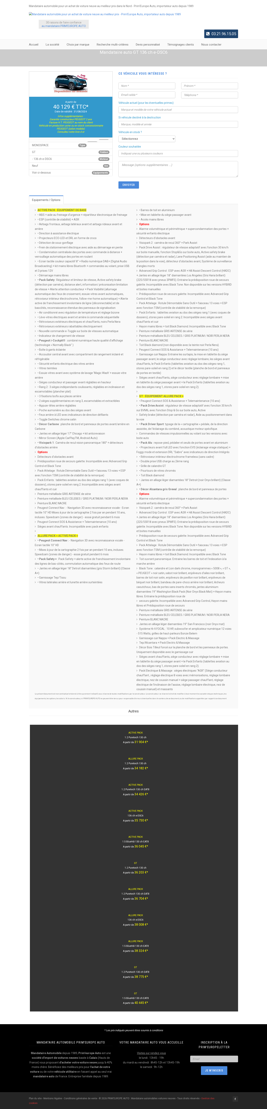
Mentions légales (52, 1098)
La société (52, 44)
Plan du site (35, 1098)
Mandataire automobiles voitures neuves (153, 1098)
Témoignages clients (180, 44)
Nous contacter (211, 44)
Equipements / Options (46, 200)
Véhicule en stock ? (130, 132)
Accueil (33, 44)
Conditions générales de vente (80, 1098)
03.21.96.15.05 (223, 33)
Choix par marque (78, 44)
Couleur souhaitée (129, 146)
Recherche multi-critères (112, 44)
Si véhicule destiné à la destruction (139, 117)
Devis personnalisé (148, 44)
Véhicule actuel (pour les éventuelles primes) (146, 102)
